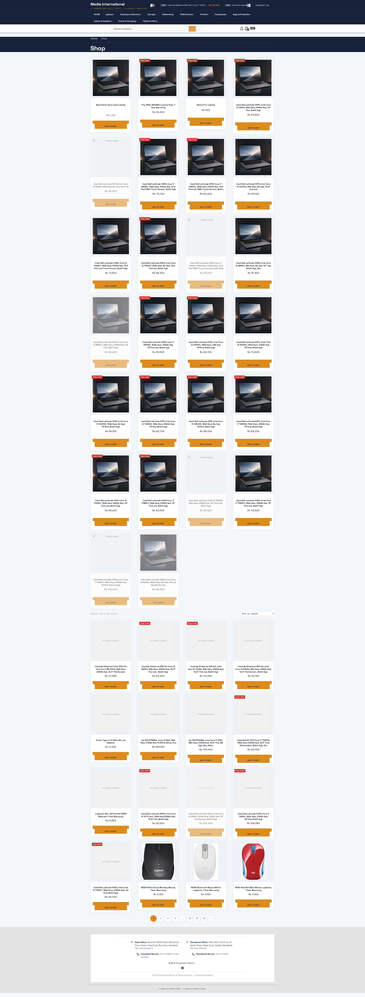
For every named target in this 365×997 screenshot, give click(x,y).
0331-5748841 (166, 954)
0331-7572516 (222, 954)
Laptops (109, 14)
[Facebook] (182, 968)
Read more (111, 204)
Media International (108, 4)
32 (190, 918)
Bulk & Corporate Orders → (182, 963)
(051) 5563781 (200, 948)
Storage (151, 14)
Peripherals (220, 14)
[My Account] (241, 28)
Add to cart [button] (111, 126)
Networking (168, 14)
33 (197, 918)
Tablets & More (150, 21)
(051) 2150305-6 (146, 948)
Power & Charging (127, 21)
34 (204, 918)
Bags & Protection (241, 14)
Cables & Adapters (103, 21)
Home (97, 14)
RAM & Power (186, 14)
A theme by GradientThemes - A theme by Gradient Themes (182, 989)
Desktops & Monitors (130, 14)
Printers (204, 14)
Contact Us (262, 5)
